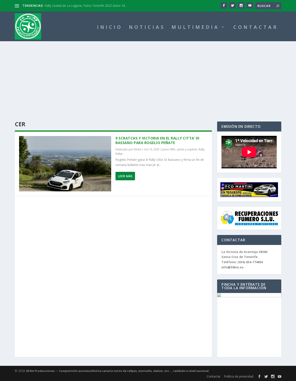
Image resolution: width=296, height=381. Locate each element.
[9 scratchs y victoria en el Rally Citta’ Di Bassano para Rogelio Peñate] (65, 163)
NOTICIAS (147, 27)
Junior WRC (169, 149)
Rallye (119, 154)
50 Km (137, 149)
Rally (201, 149)
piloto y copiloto (187, 149)
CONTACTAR (255, 27)
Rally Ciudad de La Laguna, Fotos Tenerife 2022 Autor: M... (86, 5)
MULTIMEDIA (195, 27)
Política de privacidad (238, 376)
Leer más (125, 176)
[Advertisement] (148, 73)
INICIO (109, 27)
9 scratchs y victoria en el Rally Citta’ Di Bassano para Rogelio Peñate (157, 140)
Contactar (214, 376)
